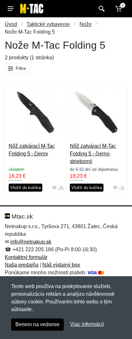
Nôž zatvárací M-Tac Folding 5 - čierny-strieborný (93, 153)
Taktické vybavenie (48, 24)
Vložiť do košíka (25, 187)
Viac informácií (87, 324)
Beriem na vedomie (37, 324)
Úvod (11, 24)
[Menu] (10, 8)
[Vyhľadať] (100, 8)
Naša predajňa (21, 265)
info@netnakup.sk (30, 241)
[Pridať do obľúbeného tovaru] (54, 188)
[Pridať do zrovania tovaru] (61, 188)
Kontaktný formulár (26, 257)
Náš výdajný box (61, 265)
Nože (85, 24)
